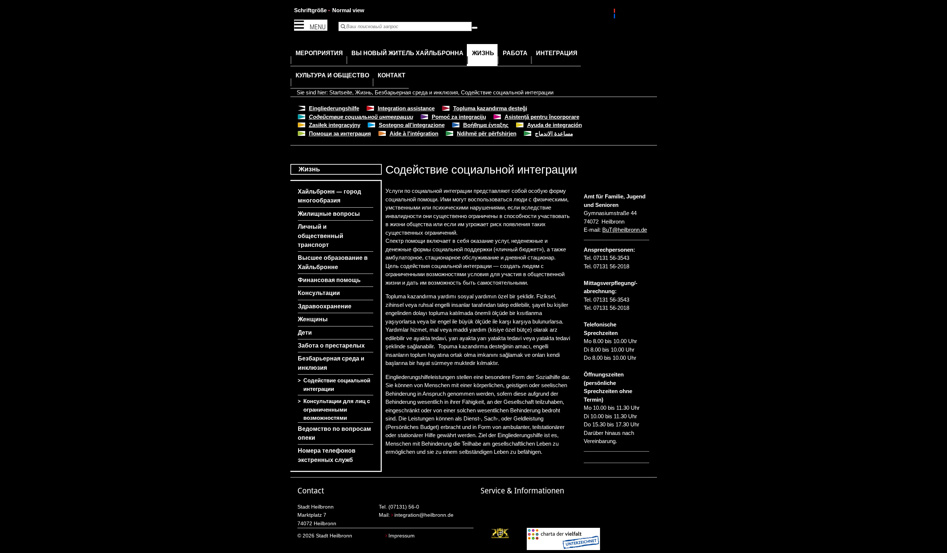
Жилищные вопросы (329, 213)
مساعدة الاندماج (554, 133)
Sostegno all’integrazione (412, 125)
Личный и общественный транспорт (320, 235)
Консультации (319, 292)
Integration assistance (406, 108)
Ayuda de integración (554, 125)
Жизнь (363, 92)
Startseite (340, 92)
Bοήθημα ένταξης (486, 125)
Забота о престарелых (331, 345)
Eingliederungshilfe (334, 108)
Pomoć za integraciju (459, 117)
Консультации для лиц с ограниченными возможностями (336, 409)
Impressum (401, 536)
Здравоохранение (324, 306)
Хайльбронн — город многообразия (329, 196)
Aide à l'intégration (414, 133)
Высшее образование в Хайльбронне (333, 262)
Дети (305, 332)
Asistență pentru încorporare (542, 117)
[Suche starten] (475, 28)
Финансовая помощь (329, 280)
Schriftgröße (310, 10)
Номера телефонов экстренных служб (326, 455)
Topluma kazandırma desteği (490, 108)
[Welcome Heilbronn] (615, 14)
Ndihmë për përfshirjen (486, 133)
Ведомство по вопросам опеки (334, 433)
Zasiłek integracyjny (334, 125)
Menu (318, 27)
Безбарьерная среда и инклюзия (416, 92)
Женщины (313, 319)
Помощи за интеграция (340, 133)
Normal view (348, 10)
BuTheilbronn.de (624, 230)
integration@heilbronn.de (424, 515)
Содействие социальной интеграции (507, 92)
